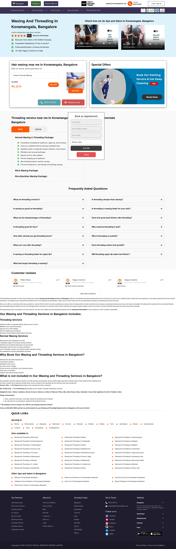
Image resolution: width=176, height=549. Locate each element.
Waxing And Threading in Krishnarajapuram (28, 441)
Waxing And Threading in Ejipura (75, 437)
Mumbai (91, 424)
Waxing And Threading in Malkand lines (78, 449)
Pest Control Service (18, 506)
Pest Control (55, 10)
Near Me (45, 513)
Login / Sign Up (156, 3)
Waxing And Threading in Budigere (126, 441)
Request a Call (73, 102)
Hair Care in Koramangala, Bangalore (77, 481)
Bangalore (43, 424)
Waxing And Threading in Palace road (127, 468)
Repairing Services (93, 10)
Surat (27, 428)
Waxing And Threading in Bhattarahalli (77, 460)
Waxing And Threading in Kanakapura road (129, 456)
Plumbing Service (17, 526)
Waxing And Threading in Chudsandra (127, 449)
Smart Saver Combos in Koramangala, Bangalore (30, 485)
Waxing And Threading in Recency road (27, 449)
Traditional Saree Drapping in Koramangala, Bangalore (32, 481)
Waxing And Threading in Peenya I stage (78, 456)
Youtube (112, 519)
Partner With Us (51, 4)
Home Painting (38, 10)
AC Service (15, 513)
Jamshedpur (123, 424)
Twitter (111, 534)
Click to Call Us (50, 102)
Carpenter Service (17, 523)
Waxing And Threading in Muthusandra (27, 456)
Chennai (68, 424)
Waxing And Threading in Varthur (75, 445)
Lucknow (17, 428)
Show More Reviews (88, 294)
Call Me (86, 148)
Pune (112, 424)
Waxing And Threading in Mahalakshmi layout (79, 453)
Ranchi (16, 424)
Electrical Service (17, 519)
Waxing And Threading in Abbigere (126, 445)
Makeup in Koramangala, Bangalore (26, 477)
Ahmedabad (39, 428)
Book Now (75, 91)
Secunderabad (148, 424)
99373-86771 (112, 503)
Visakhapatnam (54, 428)
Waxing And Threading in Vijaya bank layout (129, 453)
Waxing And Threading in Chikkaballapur (27, 445)
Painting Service (16, 509)
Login (44, 523)
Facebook (112, 516)
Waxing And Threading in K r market (26, 464)
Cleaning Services (18, 10)
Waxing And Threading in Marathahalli (26, 468)
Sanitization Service (17, 529)
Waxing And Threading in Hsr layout (26, 453)
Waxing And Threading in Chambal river (78, 464)
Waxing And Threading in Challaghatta (77, 441)
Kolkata (101, 424)
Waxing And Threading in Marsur (75, 468)
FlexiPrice (36, 4)
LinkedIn (112, 530)
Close (86, 155)
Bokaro (135, 424)
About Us (46, 519)
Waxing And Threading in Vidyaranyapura (128, 437)
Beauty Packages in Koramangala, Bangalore (130, 481)
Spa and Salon (73, 10)
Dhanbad (80, 424)
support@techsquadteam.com (116, 3)
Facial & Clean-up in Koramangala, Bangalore (130, 477)
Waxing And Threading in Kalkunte (25, 460)
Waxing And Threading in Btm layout (26, 437)
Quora (111, 527)
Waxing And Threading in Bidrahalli (126, 464)
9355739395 (137, 4)
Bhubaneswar (29, 424)
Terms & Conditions (49, 503)
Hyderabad (56, 424)
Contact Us (46, 516)
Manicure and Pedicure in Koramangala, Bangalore (81, 477)
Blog (44, 509)
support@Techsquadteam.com (118, 506)
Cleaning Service (17, 503)
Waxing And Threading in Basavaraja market (129, 460)
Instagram (112, 523)
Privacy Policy (47, 506)
